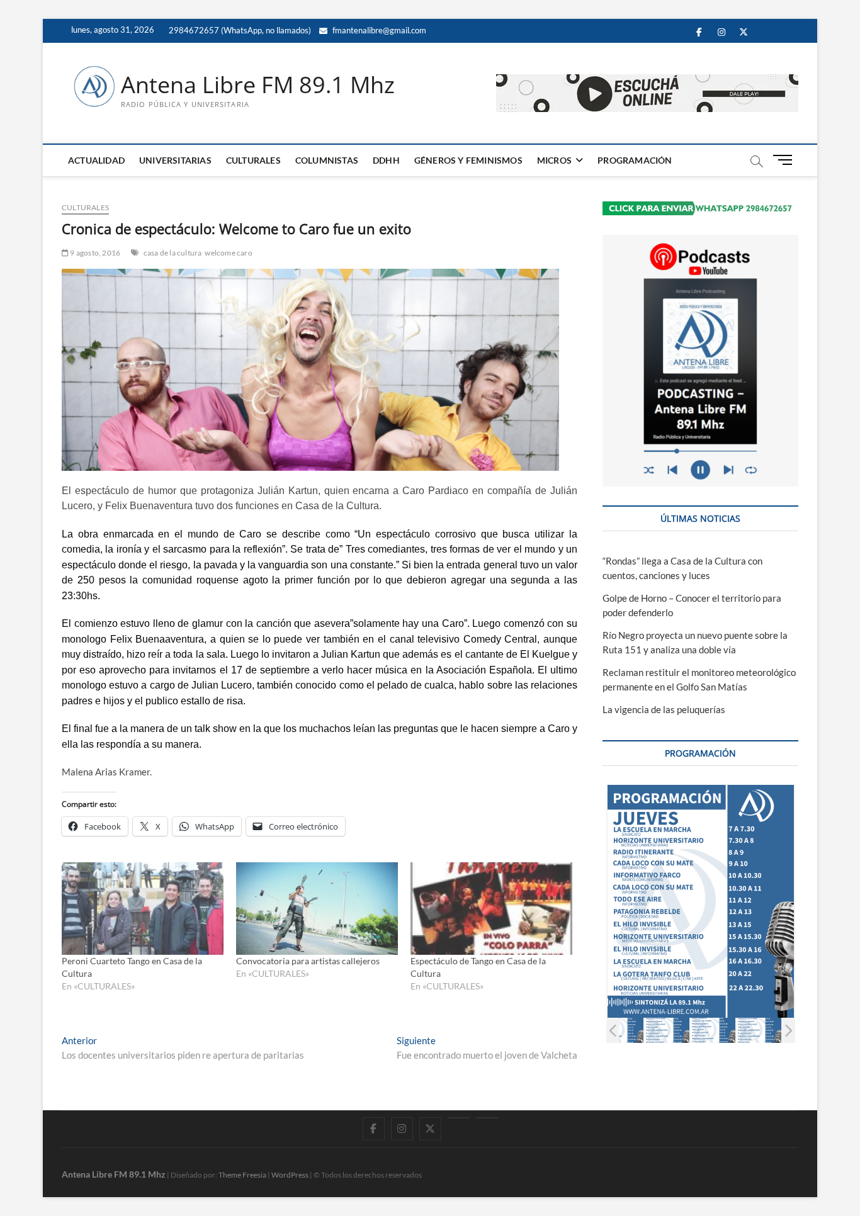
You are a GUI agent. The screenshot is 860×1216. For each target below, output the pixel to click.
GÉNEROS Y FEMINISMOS (468, 160)
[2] (621, 1030)
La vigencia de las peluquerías (664, 709)
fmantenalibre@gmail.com (378, 30)
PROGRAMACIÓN (634, 160)
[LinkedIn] (459, 1117)
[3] (667, 1030)
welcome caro (228, 252)
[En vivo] (487, 1117)
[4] (713, 1030)
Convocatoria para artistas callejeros (308, 960)
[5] (759, 1030)
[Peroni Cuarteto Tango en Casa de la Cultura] (142, 908)
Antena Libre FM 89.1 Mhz (258, 85)
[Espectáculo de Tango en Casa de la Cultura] (491, 908)
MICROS (554, 160)
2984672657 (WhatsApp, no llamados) (239, 30)
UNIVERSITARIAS (175, 160)
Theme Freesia (242, 1174)
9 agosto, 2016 (94, 252)
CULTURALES (253, 160)
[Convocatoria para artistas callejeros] (317, 908)
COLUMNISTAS (326, 160)
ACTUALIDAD (96, 160)
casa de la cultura (173, 252)
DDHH (386, 160)
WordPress (289, 1174)
